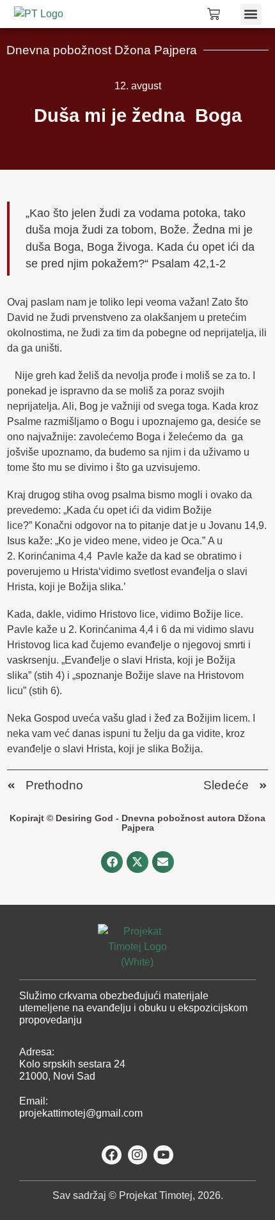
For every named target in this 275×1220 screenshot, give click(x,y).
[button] (251, 14)
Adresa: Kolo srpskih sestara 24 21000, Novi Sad (72, 1064)
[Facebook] (112, 1155)
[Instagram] (138, 1155)
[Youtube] (163, 1155)
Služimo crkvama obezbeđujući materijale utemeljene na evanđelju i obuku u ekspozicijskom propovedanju (133, 1007)
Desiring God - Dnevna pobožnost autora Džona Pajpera (160, 822)
